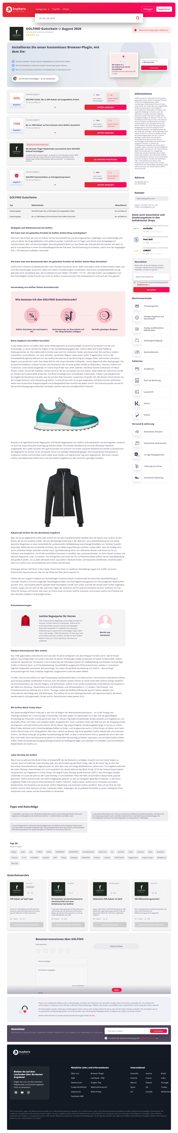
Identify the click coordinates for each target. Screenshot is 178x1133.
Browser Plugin (97, 1073)
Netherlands (166, 1091)
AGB (73, 1078)
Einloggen (148, 9)
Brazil (163, 1073)
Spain (132, 1087)
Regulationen (142, 285)
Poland (149, 1082)
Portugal (164, 1082)
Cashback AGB (77, 1096)
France (149, 1078)
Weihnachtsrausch (99, 1087)
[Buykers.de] (19, 9)
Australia (134, 1073)
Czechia (133, 1078)
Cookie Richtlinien (79, 1087)
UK (147, 1087)
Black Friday (96, 1091)
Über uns (75, 1073)
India (163, 1078)
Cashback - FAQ (98, 1078)
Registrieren (164, 9)
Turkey (164, 1087)
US (131, 1091)
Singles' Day (96, 1082)
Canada (149, 1091)
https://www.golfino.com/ (146, 198)
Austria (149, 1073)
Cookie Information (148, 1038)
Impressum (76, 1091)
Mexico (133, 1082)
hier (93, 1015)
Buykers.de (43, 1003)
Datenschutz (76, 1082)
